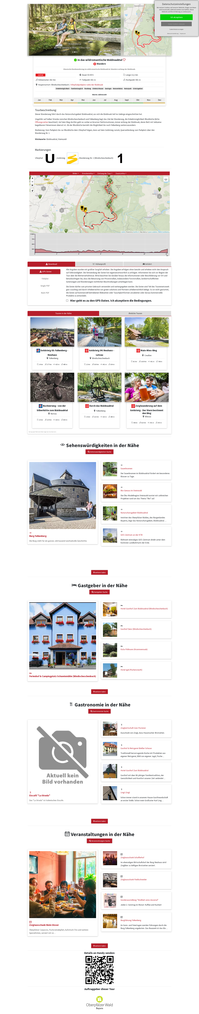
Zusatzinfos (120, 173)
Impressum (183, 33)
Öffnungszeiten (42, 122)
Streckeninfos (87, 173)
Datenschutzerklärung (172, 33)
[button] (33, 30)
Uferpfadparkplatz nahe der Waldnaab (86, 84)
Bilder (75, 173)
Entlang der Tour (104, 173)
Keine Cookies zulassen (176, 24)
